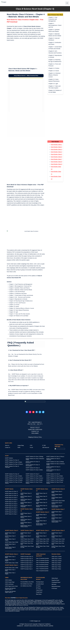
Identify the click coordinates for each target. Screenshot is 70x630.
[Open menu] (67, 3)
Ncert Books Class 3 (56, 149)
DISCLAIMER (35, 433)
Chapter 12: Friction (53, 68)
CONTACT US (35, 431)
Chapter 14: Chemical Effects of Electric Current (54, 75)
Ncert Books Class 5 (56, 154)
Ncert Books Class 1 (56, 144)
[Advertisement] (26, 53)
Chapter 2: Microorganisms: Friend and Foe (54, 25)
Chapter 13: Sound (53, 70)
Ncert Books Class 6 (56, 156)
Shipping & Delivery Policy (35, 437)
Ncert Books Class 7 (56, 159)
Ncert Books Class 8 (56, 161)
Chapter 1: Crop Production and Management (52, 19)
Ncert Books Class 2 (56, 147)
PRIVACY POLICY (35, 427)
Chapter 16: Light (53, 83)
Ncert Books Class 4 (56, 152)
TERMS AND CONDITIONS (35, 429)
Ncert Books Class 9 (56, 164)
